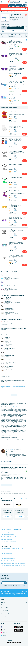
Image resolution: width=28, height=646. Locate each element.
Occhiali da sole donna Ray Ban (8, 558)
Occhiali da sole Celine (20, 565)
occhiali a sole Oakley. (15, 406)
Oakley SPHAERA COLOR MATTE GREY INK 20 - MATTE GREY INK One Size (16, 243)
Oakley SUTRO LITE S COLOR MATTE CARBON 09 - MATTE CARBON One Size (15, 205)
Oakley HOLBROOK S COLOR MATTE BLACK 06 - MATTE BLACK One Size (17, 218)
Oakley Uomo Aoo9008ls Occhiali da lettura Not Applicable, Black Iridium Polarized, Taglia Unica (16, 256)
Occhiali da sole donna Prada (7, 568)
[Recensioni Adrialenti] (11, 46)
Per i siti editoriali (4, 610)
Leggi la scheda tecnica (7, 461)
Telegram (4, 635)
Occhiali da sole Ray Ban (6, 551)
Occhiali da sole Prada (6, 548)
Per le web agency (4, 607)
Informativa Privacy (21, 585)
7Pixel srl (10, 640)
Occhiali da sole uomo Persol (7, 565)
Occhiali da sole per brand (7, 532)
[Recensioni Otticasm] (11, 100)
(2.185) (15, 46)
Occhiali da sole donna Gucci (7, 553)
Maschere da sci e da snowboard (8, 541)
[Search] (25, 9)
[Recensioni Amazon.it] (11, 75)
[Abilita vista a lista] (26, 34)
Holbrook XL (8, 11)
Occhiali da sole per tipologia (7, 534)
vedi (24, 49)
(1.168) (15, 59)
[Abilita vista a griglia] (26, 36)
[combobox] (6, 9)
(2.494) (15, 100)
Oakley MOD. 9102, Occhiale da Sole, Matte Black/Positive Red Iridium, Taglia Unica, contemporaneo (16, 69)
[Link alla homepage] (1, 11)
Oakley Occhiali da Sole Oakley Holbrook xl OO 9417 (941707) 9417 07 (16, 95)
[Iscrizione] (25, 582)
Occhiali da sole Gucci (6, 563)
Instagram (5, 632)
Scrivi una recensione (6, 485)
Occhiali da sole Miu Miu (17, 548)
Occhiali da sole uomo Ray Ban (8, 560)
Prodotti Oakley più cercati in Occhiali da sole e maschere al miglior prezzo (13, 387)
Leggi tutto (24, 456)
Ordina (11, 34)
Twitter (4, 629)
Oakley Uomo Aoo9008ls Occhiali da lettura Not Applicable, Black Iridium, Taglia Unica (16, 230)
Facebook (5, 627)
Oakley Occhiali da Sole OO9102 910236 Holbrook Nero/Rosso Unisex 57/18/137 (16, 54)
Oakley (4, 11)
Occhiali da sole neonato (6, 539)
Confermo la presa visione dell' (15, 585)
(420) (15, 75)
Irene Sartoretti (10, 449)
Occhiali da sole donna (17, 529)
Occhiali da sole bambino (6, 536)
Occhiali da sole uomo (6, 529)
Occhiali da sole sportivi (18, 536)
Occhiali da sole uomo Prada (18, 563)
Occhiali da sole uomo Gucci (7, 555)
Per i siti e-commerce (5, 604)
